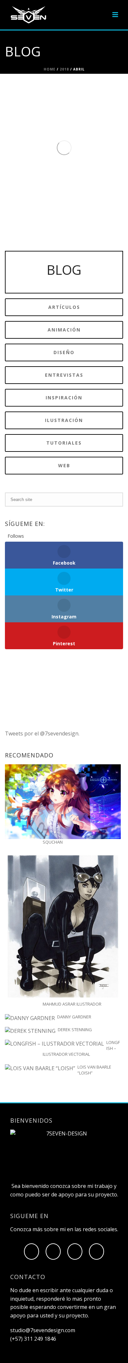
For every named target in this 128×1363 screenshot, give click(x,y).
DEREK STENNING (75, 1029)
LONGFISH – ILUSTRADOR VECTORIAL (81, 1048)
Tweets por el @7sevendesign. (42, 733)
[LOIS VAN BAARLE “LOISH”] (40, 1068)
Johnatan (51, 86)
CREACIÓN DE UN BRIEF (72, 119)
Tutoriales (81, 95)
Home (49, 69)
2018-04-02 (48, 104)
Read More (56, 206)
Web (96, 95)
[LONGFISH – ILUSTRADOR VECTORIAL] (54, 1043)
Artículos (49, 95)
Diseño (65, 95)
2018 (64, 69)
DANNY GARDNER (74, 1017)
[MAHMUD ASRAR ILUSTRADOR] (63, 926)
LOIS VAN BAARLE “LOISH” (94, 1070)
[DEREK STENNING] (30, 1031)
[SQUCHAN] (63, 801)
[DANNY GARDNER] (30, 1018)
